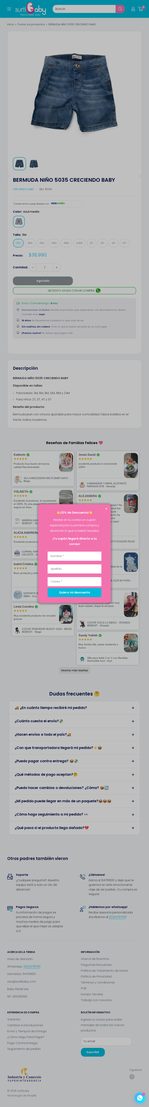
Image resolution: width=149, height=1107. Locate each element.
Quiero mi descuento (74, 592)
